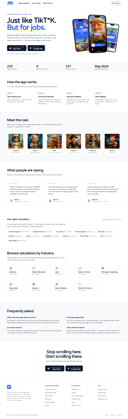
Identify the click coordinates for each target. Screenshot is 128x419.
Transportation (76, 399)
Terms (112, 415)
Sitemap (118, 415)
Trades (74, 392)
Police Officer (88, 236)
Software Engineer (19, 231)
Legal (73, 402)
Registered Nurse (42, 231)
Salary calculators (23, 3)
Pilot (106, 236)
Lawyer (32, 236)
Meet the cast (47, 3)
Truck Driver (63, 231)
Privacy (106, 415)
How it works (36, 3)
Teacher (69, 236)
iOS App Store (102, 389)
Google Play (102, 392)
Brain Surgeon (17, 240)
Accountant (51, 236)
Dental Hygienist (84, 231)
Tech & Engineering (78, 396)
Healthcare (75, 389)
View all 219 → (76, 405)
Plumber (15, 236)
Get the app (115, 3)
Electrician (105, 231)
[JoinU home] (10, 3)
